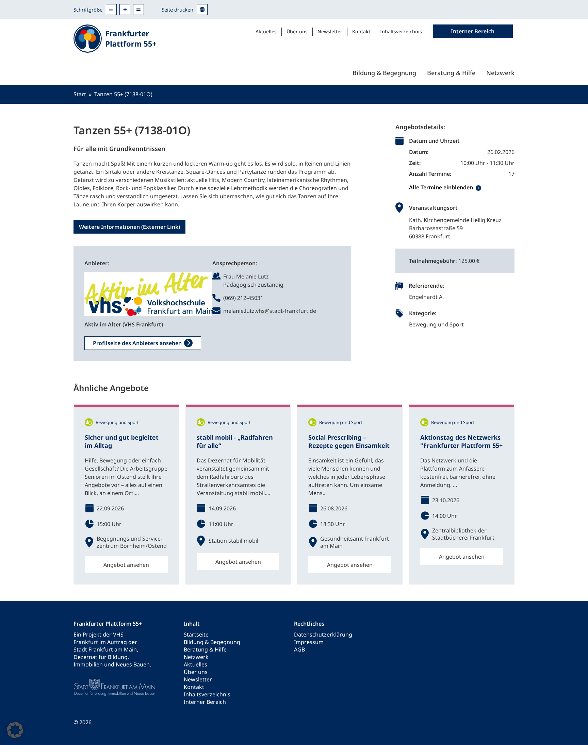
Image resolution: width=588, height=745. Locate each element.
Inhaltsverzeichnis (401, 31)
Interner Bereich (205, 702)
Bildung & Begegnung (384, 73)
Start (80, 94)
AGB (299, 649)
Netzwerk (500, 73)
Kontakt (361, 31)
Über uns (297, 31)
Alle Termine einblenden (441, 187)
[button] (15, 730)
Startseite (196, 634)
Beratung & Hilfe (451, 73)
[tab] (461, 187)
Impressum (309, 642)
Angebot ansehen (126, 565)
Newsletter (329, 31)
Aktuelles (266, 31)
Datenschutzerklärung (323, 634)
